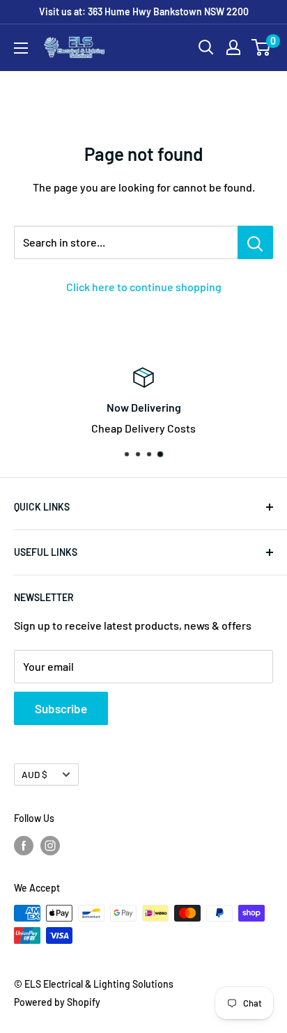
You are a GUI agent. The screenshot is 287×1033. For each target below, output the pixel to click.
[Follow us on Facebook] (23, 845)
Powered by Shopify (57, 1002)
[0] (261, 47)
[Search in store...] (255, 242)
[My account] (233, 47)
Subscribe (61, 708)
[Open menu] (21, 48)
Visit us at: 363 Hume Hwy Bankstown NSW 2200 (144, 11)
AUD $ (34, 774)
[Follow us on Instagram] (50, 845)
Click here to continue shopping (144, 286)
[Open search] (206, 47)
